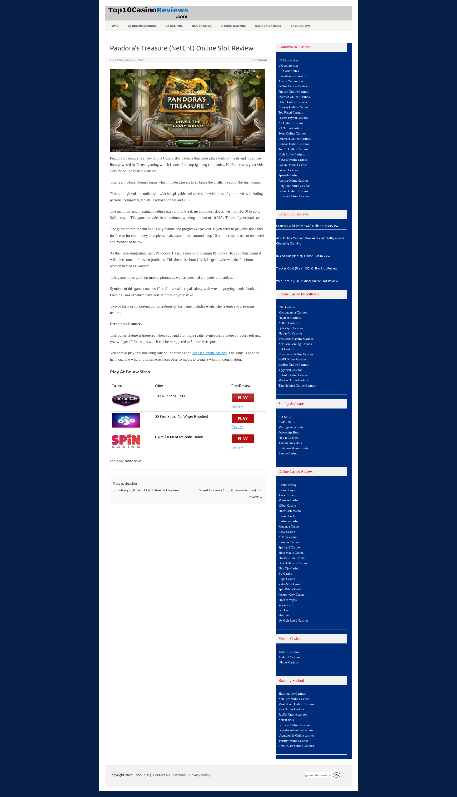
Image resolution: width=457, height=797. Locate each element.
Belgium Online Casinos (294, 186)
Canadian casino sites (292, 76)
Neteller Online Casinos (293, 699)
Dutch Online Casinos (292, 102)
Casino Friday (287, 485)
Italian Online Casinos (292, 165)
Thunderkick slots (290, 443)
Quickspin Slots (288, 432)
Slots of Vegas (287, 600)
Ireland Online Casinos (293, 191)
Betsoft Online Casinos (293, 375)
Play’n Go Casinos (290, 333)
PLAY (243, 398)
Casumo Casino (288, 542)
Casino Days (286, 490)
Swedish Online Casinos (294, 97)
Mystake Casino (288, 500)
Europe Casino (288, 453)
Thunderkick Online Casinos (297, 385)
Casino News (300, 26)
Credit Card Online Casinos (296, 745)
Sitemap (179, 774)
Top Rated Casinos (290, 112)
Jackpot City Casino (291, 594)
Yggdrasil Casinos (290, 370)
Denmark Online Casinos (294, 138)
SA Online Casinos (290, 128)
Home (113, 26)
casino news (133, 461)
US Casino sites (288, 60)
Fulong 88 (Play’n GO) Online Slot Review (146, 490)
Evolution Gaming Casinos (295, 338)
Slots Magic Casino (291, 552)
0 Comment (258, 60)
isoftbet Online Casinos (293, 364)
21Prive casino (288, 537)
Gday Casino (286, 531)
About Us (142, 774)
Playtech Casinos (289, 317)
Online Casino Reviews (293, 86)
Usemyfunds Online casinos (296, 735)
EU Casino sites (288, 71)
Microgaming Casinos (292, 312)
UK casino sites (288, 65)
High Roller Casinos (291, 154)
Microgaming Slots (290, 427)
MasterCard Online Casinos (296, 704)
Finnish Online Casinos (293, 91)
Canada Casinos (268, 26)
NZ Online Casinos (290, 123)
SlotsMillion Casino (291, 558)
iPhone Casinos (288, 662)
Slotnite (283, 615)
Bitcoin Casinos (233, 26)
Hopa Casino (286, 579)
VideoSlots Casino (290, 584)
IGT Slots (284, 417)
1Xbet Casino (287, 505)
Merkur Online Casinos (293, 380)
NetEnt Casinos (288, 323)
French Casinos (288, 170)
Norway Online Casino (293, 107)
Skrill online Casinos (292, 693)
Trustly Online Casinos (293, 740)
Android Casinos (289, 657)
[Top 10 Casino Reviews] (147, 19)
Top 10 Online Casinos (293, 149)
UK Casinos (174, 26)
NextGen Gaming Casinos (295, 344)
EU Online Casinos (142, 26)
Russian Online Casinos (293, 196)
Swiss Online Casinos (292, 133)
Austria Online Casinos (293, 180)
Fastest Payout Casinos (293, 118)
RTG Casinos (286, 307)
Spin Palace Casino (290, 589)
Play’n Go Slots (288, 437)
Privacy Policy (199, 774)
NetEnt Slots (286, 422)
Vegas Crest (285, 605)
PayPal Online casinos (292, 714)
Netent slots (286, 720)
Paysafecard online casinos (295, 730)
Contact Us (161, 774)
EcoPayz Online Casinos (294, 725)
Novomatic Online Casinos (295, 354)
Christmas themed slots (293, 448)
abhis (119, 60)
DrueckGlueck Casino (292, 563)
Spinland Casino (289, 547)
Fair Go (283, 610)
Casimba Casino (288, 521)
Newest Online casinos (293, 159)
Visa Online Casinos (291, 709)
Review (237, 406)
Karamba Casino (289, 526)
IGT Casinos (286, 349)
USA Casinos (201, 26)
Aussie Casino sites (290, 81)
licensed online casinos (209, 353)
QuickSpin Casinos (290, 328)
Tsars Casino (286, 495)
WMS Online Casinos (292, 359)
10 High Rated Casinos (293, 620)
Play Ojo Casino (288, 568)
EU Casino (285, 573)
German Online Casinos (293, 144)
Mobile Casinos (288, 652)
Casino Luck (286, 516)
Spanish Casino (288, 175)
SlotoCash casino (289, 511)
